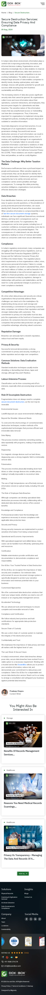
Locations (4, 926)
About (3, 918)
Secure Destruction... (22, 13)
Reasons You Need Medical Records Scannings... (23, 804)
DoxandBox (22, 665)
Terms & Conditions (19, 986)
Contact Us (28, 897)
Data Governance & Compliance (8, 907)
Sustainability (5, 929)
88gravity (13, 990)
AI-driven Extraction (8, 903)
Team (3, 922)
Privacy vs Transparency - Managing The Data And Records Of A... (23, 856)
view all (22, 874)
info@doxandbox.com (12, 966)
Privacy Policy (5, 986)
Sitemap (30, 986)
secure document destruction (12, 402)
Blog (10, 13)
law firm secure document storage (17, 214)
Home (3, 13)
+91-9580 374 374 (11, 962)
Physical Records (7, 893)
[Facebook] (26, 919)
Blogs (26, 893)
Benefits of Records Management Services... (21, 752)
